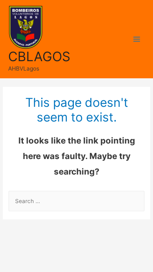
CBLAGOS (39, 56)
